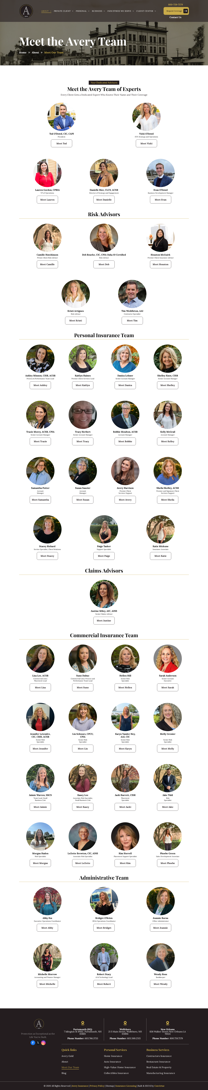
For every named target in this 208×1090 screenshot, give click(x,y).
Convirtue (159, 1085)
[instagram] (43, 1043)
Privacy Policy (97, 1085)
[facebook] (33, 1043)
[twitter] (38, 1043)
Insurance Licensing (125, 1085)
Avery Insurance (80, 1085)
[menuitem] (46, 11)
